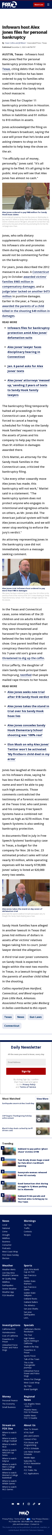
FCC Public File (30, 1470)
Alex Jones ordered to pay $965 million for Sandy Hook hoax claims (24, 213)
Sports (28, 1265)
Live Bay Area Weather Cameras (10, 1274)
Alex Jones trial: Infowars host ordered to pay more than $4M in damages (23, 589)
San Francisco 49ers (30, 1276)
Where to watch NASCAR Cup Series (9, 1452)
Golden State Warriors (29, 1282)
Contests (28, 1231)
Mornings (30, 1221)
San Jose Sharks (31, 1308)
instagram (28, 1504)
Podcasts (6, 1248)
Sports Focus (30, 1356)
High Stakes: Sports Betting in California (31, 1341)
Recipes (27, 1235)
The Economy (8, 1403)
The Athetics (29, 1305)
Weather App (8, 1292)
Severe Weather (9, 1288)
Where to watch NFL (9, 1433)
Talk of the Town (31, 1359)
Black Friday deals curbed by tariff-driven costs (17, 1129)
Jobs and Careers (31, 1436)
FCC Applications (31, 1473)
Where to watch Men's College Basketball (9, 1467)
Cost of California (10, 1335)
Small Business (9, 1407)
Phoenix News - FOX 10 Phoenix (31, 1410)
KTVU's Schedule (31, 1448)
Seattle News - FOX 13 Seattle (30, 1416)
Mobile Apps (29, 1457)
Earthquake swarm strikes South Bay (18, 1103)
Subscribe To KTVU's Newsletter (32, 1462)
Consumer (7, 1245)
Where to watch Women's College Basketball (10, 1475)
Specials (29, 1325)
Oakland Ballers (31, 1302)
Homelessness (8, 1332)
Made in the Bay (31, 1346)
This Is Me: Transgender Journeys (29, 1365)
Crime (4, 1231)
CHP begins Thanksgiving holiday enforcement (17, 1116)
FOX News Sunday (10, 1255)
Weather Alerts (9, 1269)
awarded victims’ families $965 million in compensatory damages (24, 281)
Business (6, 1241)
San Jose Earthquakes (29, 1313)
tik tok (34, 1504)
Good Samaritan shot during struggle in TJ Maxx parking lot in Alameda (33, 1186)
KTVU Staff (29, 1432)
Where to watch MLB (9, 1445)
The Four (28, 1335)
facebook (23, 1504)
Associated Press (34, 43)
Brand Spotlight (31, 1389)
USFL (26, 1318)
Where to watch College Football (9, 1439)
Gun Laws (36, 1017)
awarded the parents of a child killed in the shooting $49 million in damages (26, 311)
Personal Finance (10, 1400)
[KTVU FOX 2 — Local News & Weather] (10, 4)
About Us (29, 1425)
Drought (6, 1235)
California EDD (8, 1329)
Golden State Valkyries (29, 1294)
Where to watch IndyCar (9, 1459)
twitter (39, 1504)
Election (5, 1258)
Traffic (27, 1228)
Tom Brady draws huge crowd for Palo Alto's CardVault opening (33, 1163)
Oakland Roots (30, 1298)
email (13, 1504)
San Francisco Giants (30, 1288)
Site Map (28, 1466)
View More (42, 1098)
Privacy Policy (29, 1084)
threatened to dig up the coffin (23, 658)
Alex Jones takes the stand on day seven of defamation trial (22, 910)
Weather (7, 1265)
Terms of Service (28, 1087)
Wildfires (6, 1238)
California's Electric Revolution (32, 1330)
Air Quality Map (9, 1278)
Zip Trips (28, 1224)
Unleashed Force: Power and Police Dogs (10, 1347)
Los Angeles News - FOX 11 (32, 1405)
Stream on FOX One (8, 1426)
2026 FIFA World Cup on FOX (31, 1270)
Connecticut (40, 272)
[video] (43, 1106)
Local (4, 1224)
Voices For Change (32, 1379)
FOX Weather (8, 1295)
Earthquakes (7, 1285)
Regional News (29, 1398)
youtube (18, 1504)
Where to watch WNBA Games (9, 1482)
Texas (44, 43)
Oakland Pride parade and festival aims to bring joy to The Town (32, 1199)
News (20, 1017)
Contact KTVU (30, 1439)
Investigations (11, 1325)
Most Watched (11, 1098)
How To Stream (31, 1429)
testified (26, 675)
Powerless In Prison (8, 1340)
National (6, 1228)
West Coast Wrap (10, 1251)
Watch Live (39, 5)
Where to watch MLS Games (9, 1488)
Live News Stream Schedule (32, 1453)
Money (6, 1396)
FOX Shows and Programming (31, 1443)
